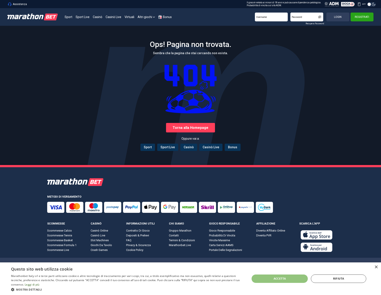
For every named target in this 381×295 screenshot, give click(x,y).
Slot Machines (100, 240)
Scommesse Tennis (59, 235)
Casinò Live (211, 147)
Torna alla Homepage (190, 128)
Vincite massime (219, 240)
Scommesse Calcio (59, 230)
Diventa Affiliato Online (270, 230)
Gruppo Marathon (180, 230)
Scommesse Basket (60, 240)
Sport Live (168, 147)
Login (338, 17)
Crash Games (99, 250)
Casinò (189, 147)
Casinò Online (99, 230)
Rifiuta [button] (338, 278)
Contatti (174, 235)
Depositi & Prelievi (137, 235)
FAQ (128, 240)
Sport (148, 147)
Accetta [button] (280, 278)
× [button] (376, 267)
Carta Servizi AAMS (221, 245)
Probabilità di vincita (222, 235)
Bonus (232, 147)
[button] (127, 289)
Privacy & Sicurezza (138, 245)
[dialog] (190, 278)
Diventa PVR (263, 235)
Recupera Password (315, 23)
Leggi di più (32, 284)
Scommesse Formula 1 (62, 245)
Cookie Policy (134, 250)
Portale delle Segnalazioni (225, 250)
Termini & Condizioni (182, 240)
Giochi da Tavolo (101, 245)
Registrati (362, 17)
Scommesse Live (58, 250)
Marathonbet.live (180, 245)
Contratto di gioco (138, 230)
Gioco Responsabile (222, 230)
